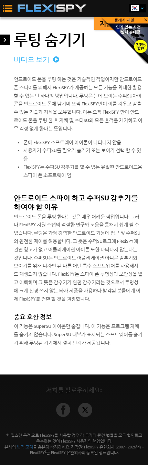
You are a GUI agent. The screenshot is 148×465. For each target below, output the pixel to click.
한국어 (137, 8)
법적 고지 (25, 446)
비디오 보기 (32, 59)
